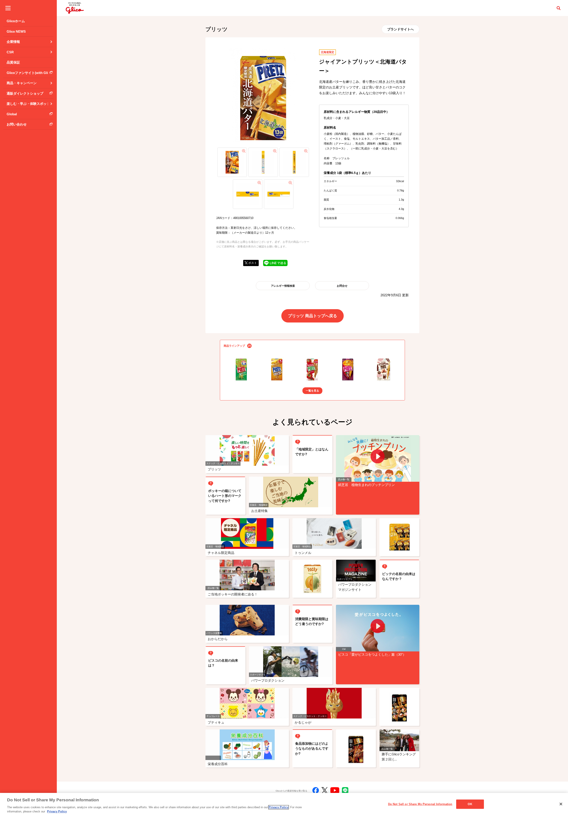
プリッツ (216, 29)
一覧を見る (312, 390)
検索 (558, 8)
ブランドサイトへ (400, 29)
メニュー (8, 8)
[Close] (561, 804)
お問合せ (342, 285)
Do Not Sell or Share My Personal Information (420, 804)
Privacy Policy (278, 807)
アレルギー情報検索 (283, 285)
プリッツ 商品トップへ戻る (312, 316)
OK (470, 804)
